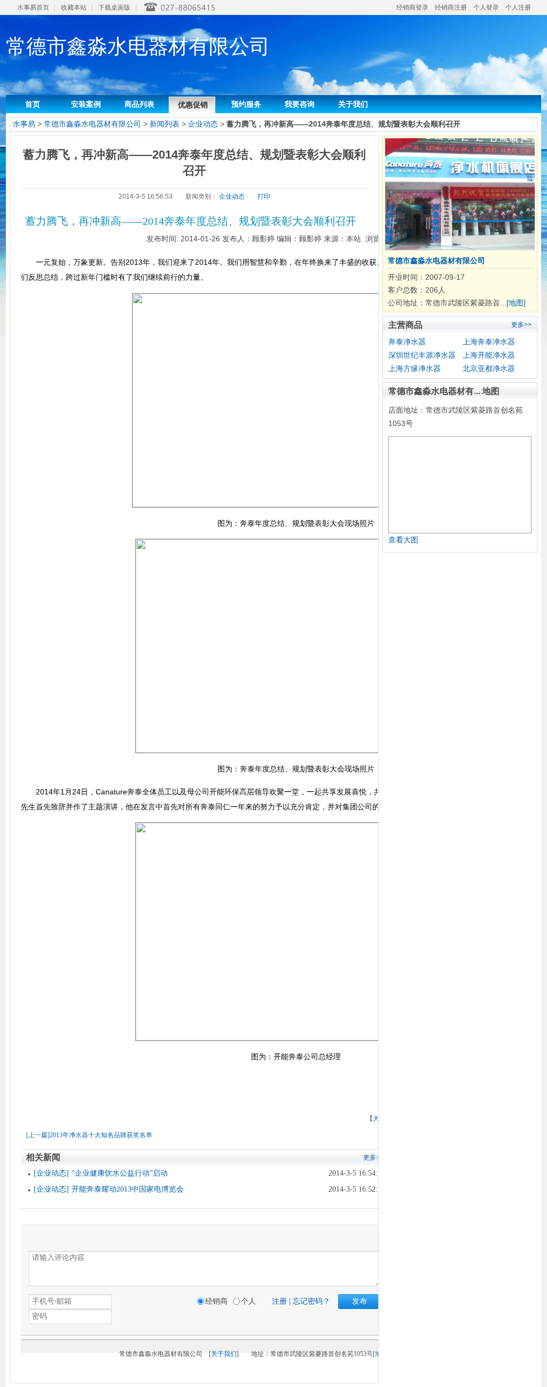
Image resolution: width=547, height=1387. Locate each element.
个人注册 (518, 7)
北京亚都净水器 (489, 368)
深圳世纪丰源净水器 (422, 355)
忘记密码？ (311, 1301)
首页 (32, 104)
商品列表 (139, 104)
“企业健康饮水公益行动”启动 (120, 1173)
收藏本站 (74, 7)
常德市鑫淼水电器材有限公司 (92, 124)
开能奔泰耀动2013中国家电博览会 (128, 1189)
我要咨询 (300, 104)
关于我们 (353, 104)
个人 (248, 1301)
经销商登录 (412, 7)
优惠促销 (193, 104)
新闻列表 (164, 124)
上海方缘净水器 (414, 368)
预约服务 (246, 104)
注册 (279, 1301)
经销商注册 (451, 7)
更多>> (521, 324)
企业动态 (204, 124)
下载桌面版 (114, 7)
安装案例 (86, 104)
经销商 (216, 1301)
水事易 (24, 124)
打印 (263, 196)
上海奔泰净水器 (489, 341)
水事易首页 (33, 7)
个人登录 (486, 7)
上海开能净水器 (489, 355)
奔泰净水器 (407, 341)
